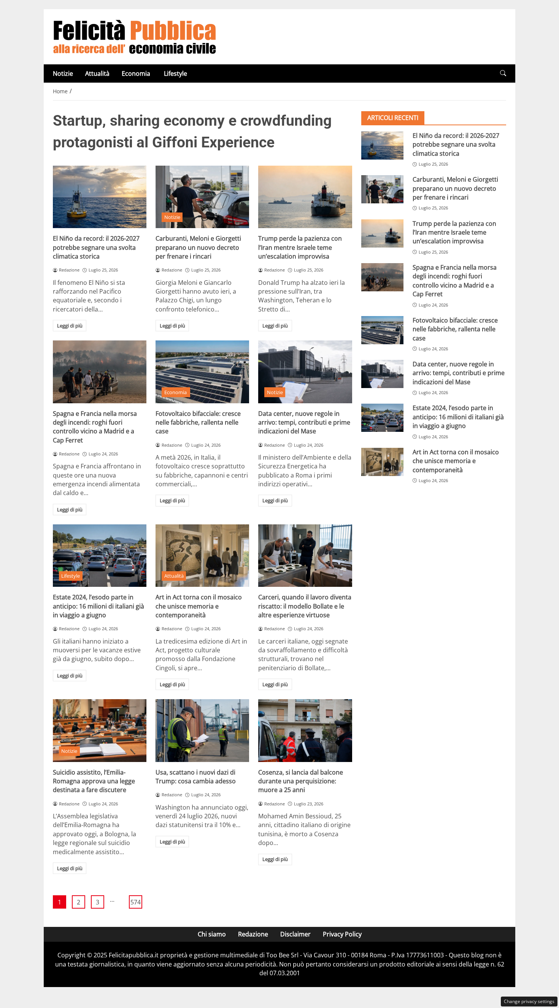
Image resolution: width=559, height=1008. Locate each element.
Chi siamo (212, 934)
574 (135, 902)
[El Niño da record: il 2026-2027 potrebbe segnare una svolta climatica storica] (99, 197)
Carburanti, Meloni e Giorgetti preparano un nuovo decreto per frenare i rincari (198, 247)
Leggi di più (70, 325)
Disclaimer (295, 934)
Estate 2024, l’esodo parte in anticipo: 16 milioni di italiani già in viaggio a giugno (98, 606)
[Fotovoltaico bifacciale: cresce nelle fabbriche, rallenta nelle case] (202, 371)
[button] (503, 73)
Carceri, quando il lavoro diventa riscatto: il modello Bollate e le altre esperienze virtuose (304, 606)
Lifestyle (175, 73)
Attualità (97, 73)
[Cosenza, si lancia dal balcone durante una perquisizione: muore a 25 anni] (305, 730)
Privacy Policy (342, 934)
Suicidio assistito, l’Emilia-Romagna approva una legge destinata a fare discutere (94, 781)
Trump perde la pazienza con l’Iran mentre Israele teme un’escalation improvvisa (300, 247)
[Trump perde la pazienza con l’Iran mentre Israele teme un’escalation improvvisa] (305, 197)
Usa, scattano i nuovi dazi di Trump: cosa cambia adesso (196, 776)
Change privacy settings (529, 1001)
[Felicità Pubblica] (134, 36)
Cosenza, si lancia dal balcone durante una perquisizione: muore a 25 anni (300, 781)
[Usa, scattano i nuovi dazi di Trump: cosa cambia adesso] (202, 730)
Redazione (253, 934)
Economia (137, 73)
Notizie (63, 73)
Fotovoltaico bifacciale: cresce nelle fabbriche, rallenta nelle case (198, 422)
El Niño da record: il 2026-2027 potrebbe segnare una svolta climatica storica (96, 247)
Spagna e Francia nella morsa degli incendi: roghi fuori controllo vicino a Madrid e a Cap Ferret (95, 426)
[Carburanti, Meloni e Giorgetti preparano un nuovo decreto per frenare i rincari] (202, 197)
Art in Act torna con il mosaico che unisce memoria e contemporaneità (199, 606)
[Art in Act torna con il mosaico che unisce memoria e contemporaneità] (202, 555)
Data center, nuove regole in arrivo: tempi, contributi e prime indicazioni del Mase (304, 422)
